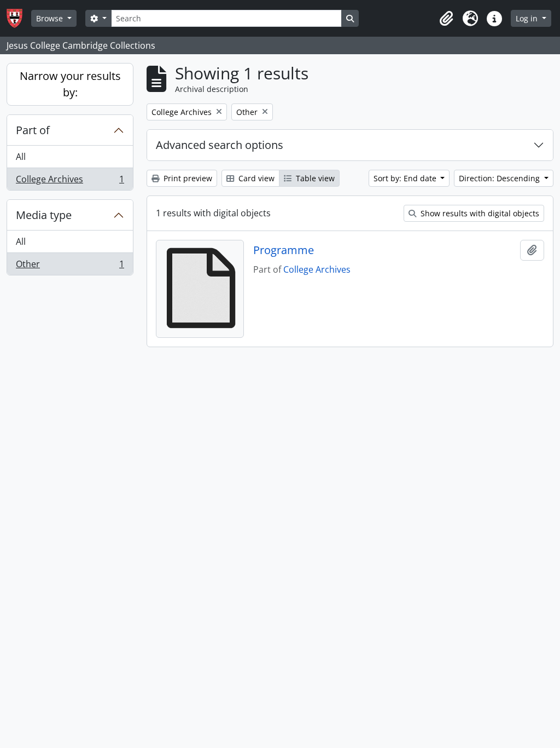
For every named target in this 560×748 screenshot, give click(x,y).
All (21, 157)
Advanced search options (219, 144)
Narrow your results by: (70, 84)
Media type (44, 215)
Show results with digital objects (478, 213)
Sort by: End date (406, 178)
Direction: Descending (500, 178)
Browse (50, 18)
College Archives (69, 181)
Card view (255, 178)
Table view (314, 178)
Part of (33, 130)
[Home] (19, 18)
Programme (283, 250)
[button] (446, 19)
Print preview (186, 178)
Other (69, 266)
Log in (528, 18)
